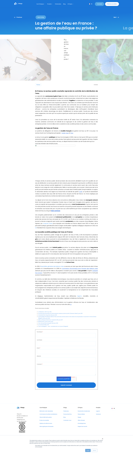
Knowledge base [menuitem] (82, 423)
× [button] (102, 438)
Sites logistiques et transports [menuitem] (46, 426)
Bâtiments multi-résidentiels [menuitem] (46, 411)
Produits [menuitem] (98, 407)
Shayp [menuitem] (65, 407)
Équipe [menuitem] (79, 417)
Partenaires (58, 4)
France (38, 84)
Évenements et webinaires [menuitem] (84, 411)
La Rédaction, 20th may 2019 (44, 311)
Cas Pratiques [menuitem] (43, 407)
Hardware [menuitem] (98, 414)
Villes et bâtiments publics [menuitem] (46, 417)
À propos (70, 4)
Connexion (99, 4)
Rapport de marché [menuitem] (82, 426)
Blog (64, 4)
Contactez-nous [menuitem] (67, 420)
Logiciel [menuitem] (98, 411)
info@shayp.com (21, 419)
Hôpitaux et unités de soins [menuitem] (46, 423)
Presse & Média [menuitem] (81, 414)
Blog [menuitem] (64, 417)
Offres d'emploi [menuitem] (81, 420)
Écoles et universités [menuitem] (44, 420)
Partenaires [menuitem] (66, 411)
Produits (49, 4)
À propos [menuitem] (80, 407)
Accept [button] (88, 450)
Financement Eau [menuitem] (67, 414)
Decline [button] (94, 450)
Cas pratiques (40, 4)
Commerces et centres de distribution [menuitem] (48, 414)
